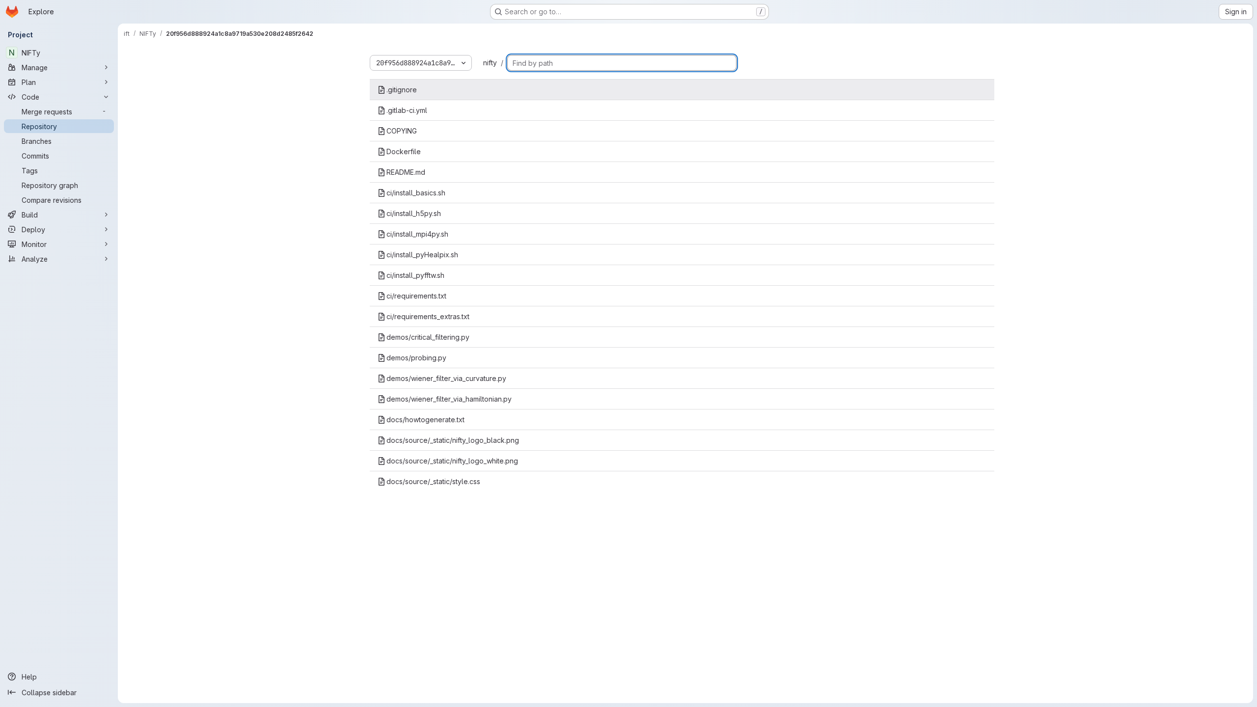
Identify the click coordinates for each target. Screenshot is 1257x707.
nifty (490, 62)
